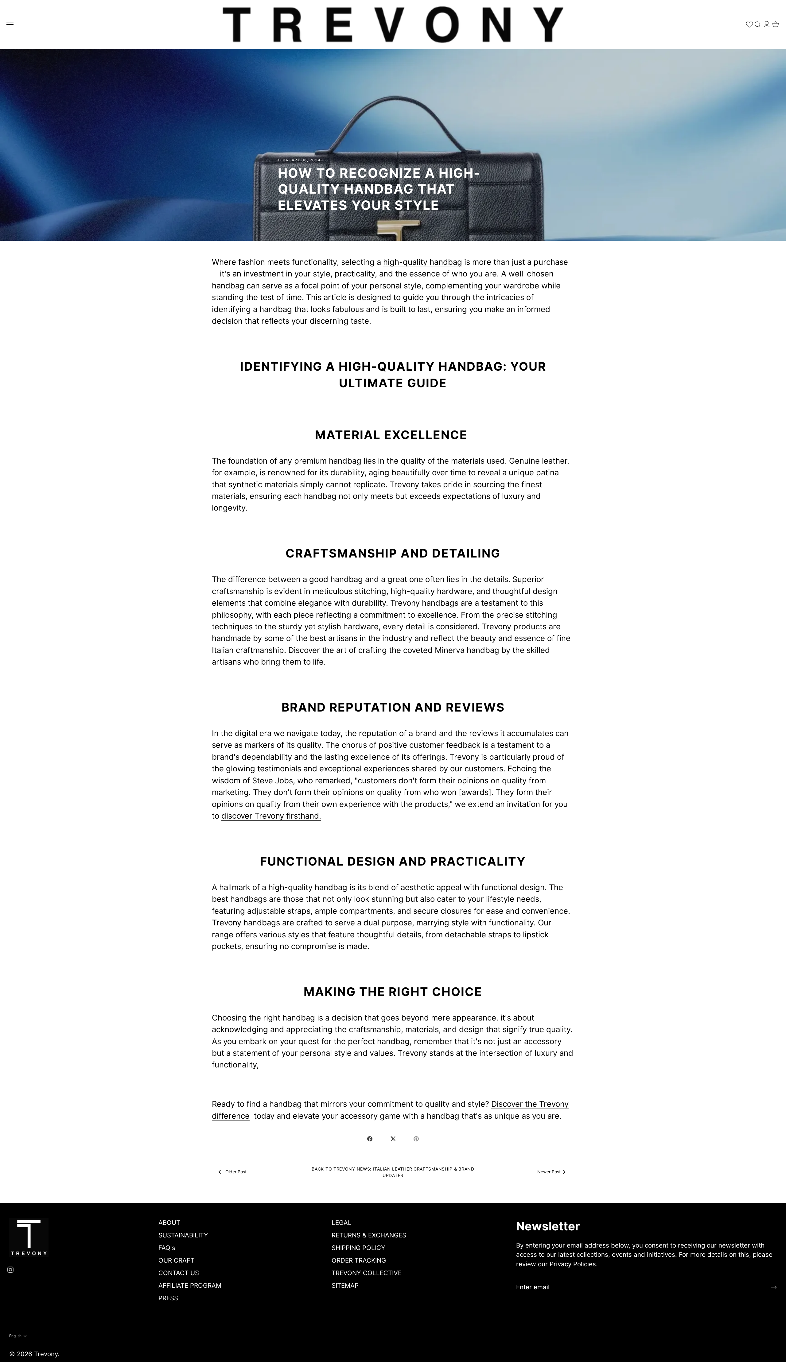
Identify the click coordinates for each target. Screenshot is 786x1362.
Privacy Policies (573, 1264)
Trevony (46, 1354)
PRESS (168, 1298)
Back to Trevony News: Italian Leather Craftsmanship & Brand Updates (393, 1172)
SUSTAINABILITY (183, 1235)
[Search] (758, 23)
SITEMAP (345, 1285)
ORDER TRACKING (359, 1260)
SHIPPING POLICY (358, 1248)
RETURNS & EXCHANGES (369, 1235)
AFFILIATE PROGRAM (189, 1285)
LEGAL (342, 1222)
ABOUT (169, 1222)
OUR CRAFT (176, 1260)
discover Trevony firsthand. (271, 815)
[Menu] (10, 24)
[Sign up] (774, 1287)
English (15, 1336)
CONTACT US (178, 1273)
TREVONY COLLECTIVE (367, 1273)
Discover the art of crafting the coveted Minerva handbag (393, 650)
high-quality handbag (422, 262)
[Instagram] (10, 1269)
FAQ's (166, 1248)
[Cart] (775, 22)
